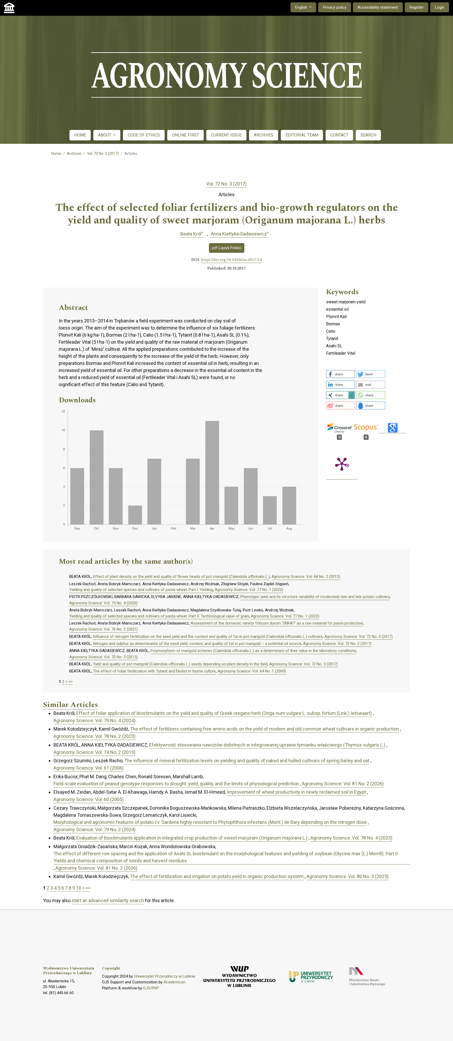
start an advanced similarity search (108, 900)
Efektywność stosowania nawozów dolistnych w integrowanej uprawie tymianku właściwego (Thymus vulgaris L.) (267, 745)
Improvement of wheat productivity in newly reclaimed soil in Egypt (296, 792)
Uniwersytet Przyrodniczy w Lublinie (164, 976)
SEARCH (368, 135)
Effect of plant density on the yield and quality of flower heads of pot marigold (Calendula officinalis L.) (181, 576)
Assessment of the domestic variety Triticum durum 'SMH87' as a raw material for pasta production (277, 623)
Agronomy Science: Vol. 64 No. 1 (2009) (252, 671)
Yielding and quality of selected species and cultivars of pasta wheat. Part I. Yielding (141, 589)
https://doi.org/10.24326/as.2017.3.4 (231, 260)
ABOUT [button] (105, 135)
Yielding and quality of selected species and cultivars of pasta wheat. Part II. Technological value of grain (159, 616)
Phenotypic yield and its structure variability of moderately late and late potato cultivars (315, 596)
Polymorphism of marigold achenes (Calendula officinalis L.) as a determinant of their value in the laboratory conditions (253, 650)
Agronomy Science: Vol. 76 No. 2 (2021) (103, 629)
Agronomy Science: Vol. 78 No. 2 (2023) (94, 736)
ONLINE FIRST (185, 135)
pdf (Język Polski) (226, 248)
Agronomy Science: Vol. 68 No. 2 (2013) (306, 576)
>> (70, 681)
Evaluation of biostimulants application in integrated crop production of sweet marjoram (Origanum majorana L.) (192, 838)
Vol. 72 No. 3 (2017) (103, 153)
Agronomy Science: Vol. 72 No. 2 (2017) (337, 643)
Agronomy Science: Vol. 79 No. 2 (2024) (94, 829)
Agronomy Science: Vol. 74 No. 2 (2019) (94, 752)
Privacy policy (334, 7)
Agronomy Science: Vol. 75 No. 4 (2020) (103, 603)
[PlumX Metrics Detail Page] (342, 463)
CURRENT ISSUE (226, 135)
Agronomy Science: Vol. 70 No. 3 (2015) (103, 657)
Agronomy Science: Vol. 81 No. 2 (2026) (343, 783)
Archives (74, 153)
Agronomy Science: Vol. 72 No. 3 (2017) (358, 636)
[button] (340, 374)
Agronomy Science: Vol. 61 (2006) (88, 768)
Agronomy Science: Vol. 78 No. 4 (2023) (351, 838)
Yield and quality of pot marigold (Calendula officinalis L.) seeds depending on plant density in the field (180, 664)
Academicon (174, 982)
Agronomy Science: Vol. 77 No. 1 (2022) (249, 589)
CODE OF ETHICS (144, 135)
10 (78, 888)
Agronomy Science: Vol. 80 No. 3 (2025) (347, 876)
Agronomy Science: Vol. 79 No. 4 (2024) (94, 720)
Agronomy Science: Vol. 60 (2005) (88, 799)
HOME (80, 135)
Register (416, 7)
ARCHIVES (263, 135)
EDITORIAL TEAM (301, 135)
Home (56, 153)
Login (439, 7)
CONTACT (339, 135)
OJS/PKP (151, 988)
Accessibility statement (378, 7)
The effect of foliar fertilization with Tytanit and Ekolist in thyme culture (154, 671)
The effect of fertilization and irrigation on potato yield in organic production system (217, 876)
